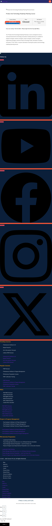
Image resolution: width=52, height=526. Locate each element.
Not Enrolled (12, 21)
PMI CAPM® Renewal (8, 400)
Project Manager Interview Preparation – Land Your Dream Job (17, 443)
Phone (1, 511)
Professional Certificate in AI (9, 344)
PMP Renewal (6, 368)
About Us (5, 464)
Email (1, 515)
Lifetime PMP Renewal (8, 352)
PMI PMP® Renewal (7, 392)
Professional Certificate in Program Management (14, 371)
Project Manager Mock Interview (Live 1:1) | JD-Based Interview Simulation (20, 441)
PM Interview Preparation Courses (11, 374)
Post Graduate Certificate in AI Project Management (14, 422)
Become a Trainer (7, 478)
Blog (4, 462)
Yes (2, 520)
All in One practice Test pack (9, 350)
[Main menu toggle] (50, 1)
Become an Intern (7, 476)
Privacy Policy (6, 470)
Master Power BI (7, 347)
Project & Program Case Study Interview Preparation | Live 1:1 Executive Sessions (21, 445)
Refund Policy (6, 472)
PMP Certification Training (9, 376)
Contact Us (5, 466)
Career (4, 468)
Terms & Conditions (7, 474)
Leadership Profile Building (9, 439)
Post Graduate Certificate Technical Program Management (16, 426)
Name (1, 507)
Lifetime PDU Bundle (8, 394)
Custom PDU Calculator (8, 402)
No (4, 520)
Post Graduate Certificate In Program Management (14, 424)
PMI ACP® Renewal (7, 398)
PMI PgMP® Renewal (8, 396)
